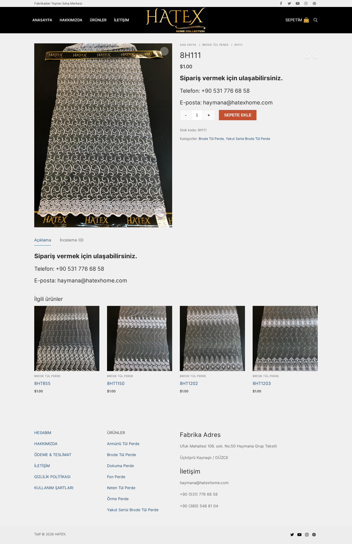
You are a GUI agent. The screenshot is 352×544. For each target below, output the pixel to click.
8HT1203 (262, 383)
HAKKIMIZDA (45, 443)
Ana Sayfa (188, 44)
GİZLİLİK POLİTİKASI (52, 476)
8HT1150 (116, 383)
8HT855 (42, 383)
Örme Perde (118, 498)
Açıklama (42, 240)
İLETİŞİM (42, 465)
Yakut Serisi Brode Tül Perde (248, 139)
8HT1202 (189, 383)
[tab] (42, 240)
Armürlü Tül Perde (123, 443)
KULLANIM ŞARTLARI (53, 487)
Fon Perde (116, 476)
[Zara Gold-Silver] (307, 56)
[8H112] (315, 56)
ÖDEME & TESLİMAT (52, 454)
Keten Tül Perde (121, 487)
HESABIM (42, 432)
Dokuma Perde (120, 465)
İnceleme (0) (72, 240)
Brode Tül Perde (215, 44)
